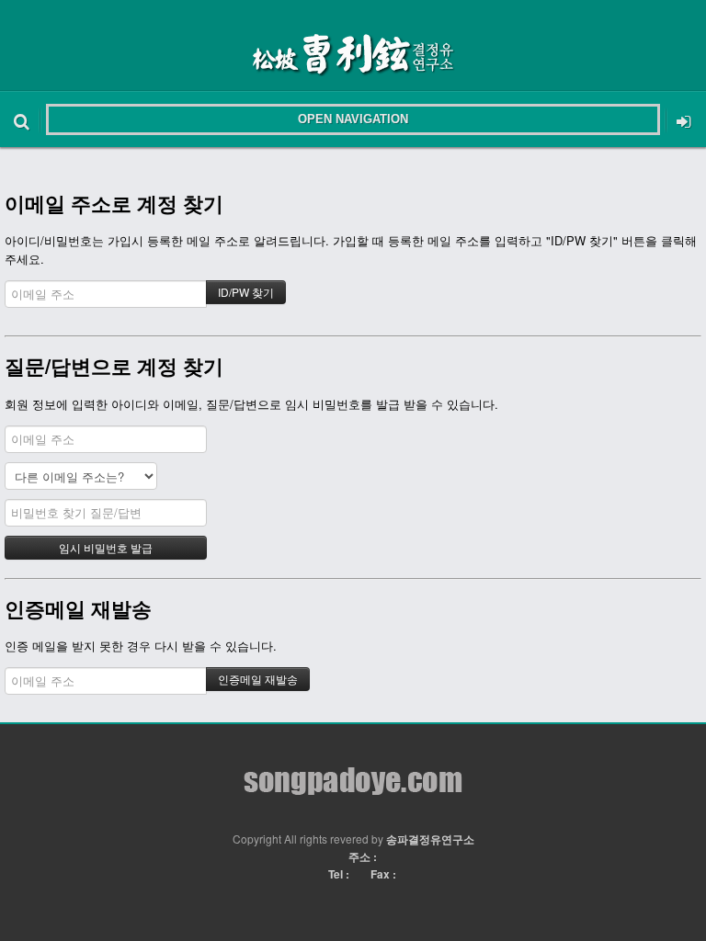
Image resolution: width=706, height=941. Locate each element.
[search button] (22, 119)
